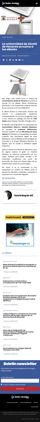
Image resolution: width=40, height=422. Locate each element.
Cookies (37, 418)
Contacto (35, 402)
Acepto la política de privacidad (14, 385)
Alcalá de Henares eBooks (14, 182)
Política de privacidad (31, 418)
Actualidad (6, 261)
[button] (36, 3)
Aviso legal (24, 418)
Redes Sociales (13, 261)
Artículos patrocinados (12, 402)
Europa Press (10, 178)
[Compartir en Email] (19, 59)
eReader (15, 183)
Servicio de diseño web (25, 402)
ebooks (10, 183)
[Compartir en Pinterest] (16, 59)
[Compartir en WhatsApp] (22, 59)
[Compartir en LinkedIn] (10, 59)
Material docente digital (18, 185)
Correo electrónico (7, 377)
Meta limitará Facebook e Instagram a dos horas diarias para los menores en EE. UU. (19, 266)
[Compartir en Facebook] (3, 59)
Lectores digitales (23, 183)
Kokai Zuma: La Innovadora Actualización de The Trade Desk (17, 282)
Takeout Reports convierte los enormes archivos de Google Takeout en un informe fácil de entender (20, 315)
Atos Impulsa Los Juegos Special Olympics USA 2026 (17, 349)
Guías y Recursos (7, 37)
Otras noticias (7, 278)
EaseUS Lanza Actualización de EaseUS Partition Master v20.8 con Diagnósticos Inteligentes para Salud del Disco (19, 298)
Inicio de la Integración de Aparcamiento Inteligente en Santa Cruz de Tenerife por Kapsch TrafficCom (18, 332)
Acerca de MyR (34, 407)
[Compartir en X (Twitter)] (6, 59)
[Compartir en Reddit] (13, 59)
